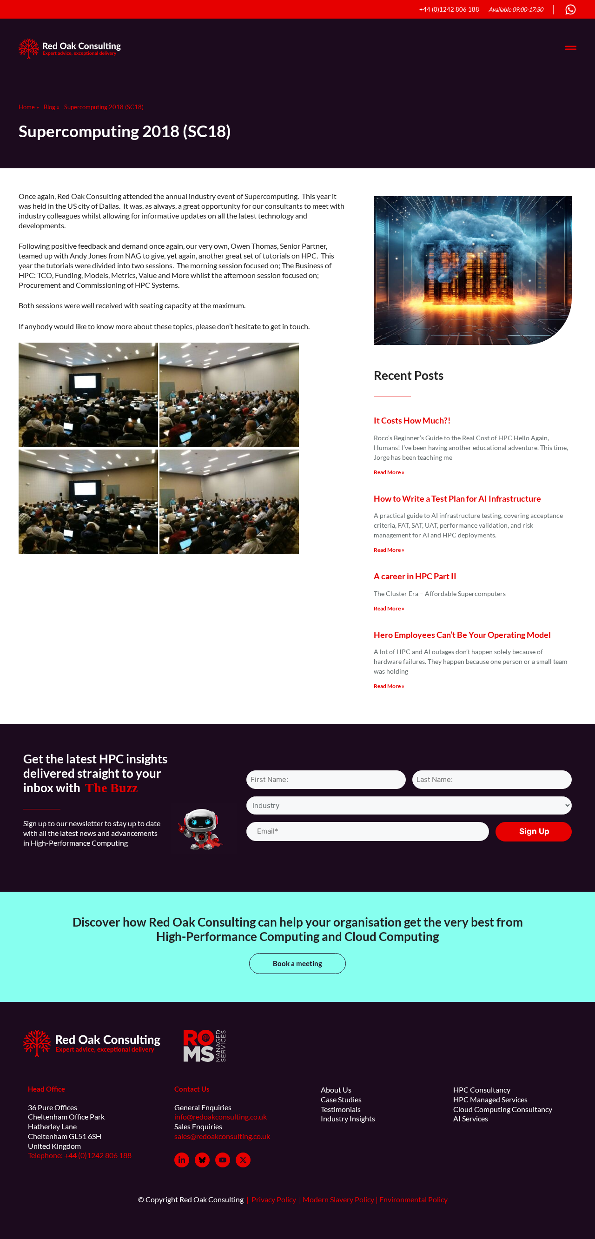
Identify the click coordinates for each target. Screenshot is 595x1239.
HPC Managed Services (490, 1099)
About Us (336, 1089)
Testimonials (341, 1109)
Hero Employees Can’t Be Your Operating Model (462, 634)
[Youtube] (222, 1160)
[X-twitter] (243, 1160)
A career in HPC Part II (415, 576)
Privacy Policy (276, 1199)
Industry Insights (348, 1118)
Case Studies (341, 1099)
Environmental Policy (414, 1199)
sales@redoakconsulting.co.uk (222, 1136)
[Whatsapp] (570, 9)
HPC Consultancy (481, 1089)
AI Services (470, 1118)
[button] (297, 963)
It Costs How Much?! (412, 420)
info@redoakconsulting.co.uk (220, 1116)
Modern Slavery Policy (339, 1199)
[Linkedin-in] (181, 1160)
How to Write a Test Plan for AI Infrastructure (457, 498)
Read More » (389, 472)
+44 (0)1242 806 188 (449, 9)
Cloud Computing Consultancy (502, 1109)
